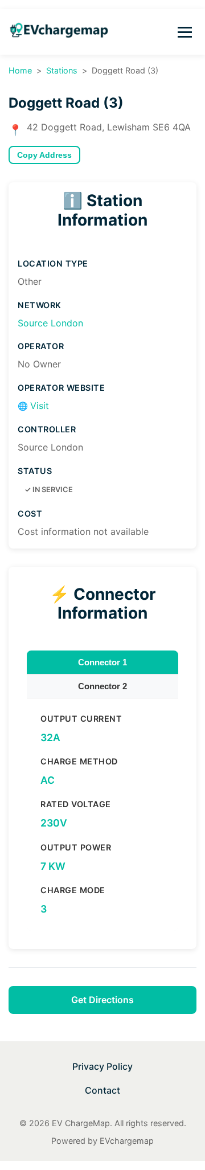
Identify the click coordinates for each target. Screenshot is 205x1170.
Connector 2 (102, 686)
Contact (102, 1090)
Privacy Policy (102, 1066)
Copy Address (44, 155)
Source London (50, 323)
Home (20, 70)
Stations (61, 70)
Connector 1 (102, 662)
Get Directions (102, 999)
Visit (33, 405)
